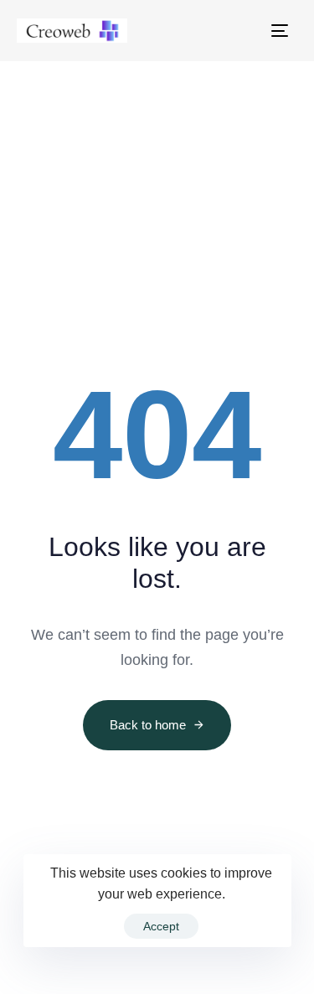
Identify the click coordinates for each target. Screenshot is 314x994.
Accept (161, 926)
